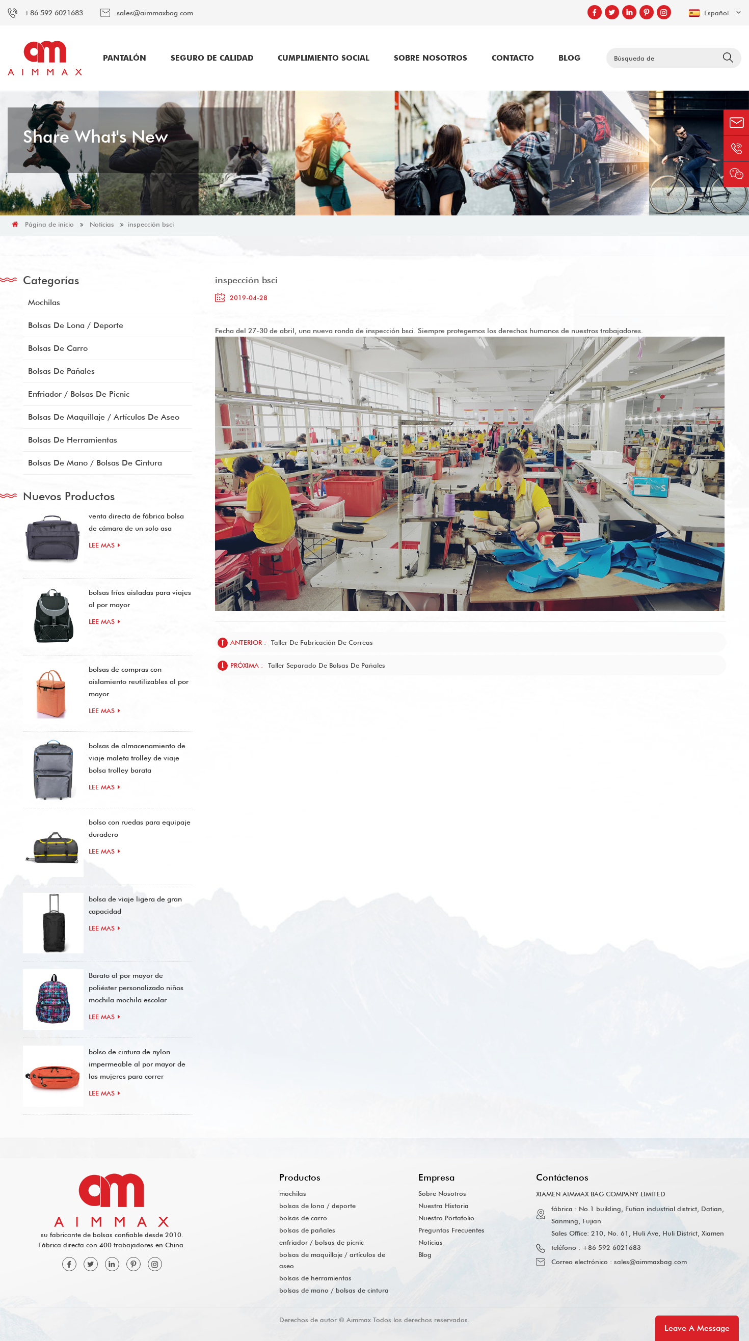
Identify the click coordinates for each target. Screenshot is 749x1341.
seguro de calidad (212, 58)
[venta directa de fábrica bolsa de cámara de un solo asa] (53, 540)
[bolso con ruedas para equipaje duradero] (53, 846)
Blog (569, 58)
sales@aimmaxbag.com (155, 13)
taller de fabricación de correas (322, 642)
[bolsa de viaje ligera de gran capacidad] (53, 923)
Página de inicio (49, 224)
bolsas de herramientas (72, 440)
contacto (513, 58)
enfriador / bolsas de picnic (78, 394)
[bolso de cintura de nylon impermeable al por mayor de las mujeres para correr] (53, 1076)
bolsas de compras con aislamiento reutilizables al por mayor (139, 681)
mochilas (44, 302)
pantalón (124, 58)
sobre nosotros (430, 58)
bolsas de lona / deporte (75, 325)
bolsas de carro (58, 348)
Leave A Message (697, 1328)
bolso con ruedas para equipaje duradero (140, 828)
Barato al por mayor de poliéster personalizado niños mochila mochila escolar (136, 987)
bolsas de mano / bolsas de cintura (95, 463)
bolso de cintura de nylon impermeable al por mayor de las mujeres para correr (137, 1064)
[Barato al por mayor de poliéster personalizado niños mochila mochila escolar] (53, 999)
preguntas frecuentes (451, 1230)
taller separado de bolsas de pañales (326, 665)
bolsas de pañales (61, 371)
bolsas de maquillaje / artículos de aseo (103, 417)
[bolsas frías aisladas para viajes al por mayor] (53, 616)
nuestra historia (443, 1205)
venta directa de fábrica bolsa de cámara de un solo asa (136, 522)
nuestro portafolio (446, 1218)
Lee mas (102, 545)
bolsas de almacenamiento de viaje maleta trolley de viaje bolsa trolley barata (137, 758)
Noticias (102, 224)
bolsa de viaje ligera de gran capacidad (135, 905)
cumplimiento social (323, 58)
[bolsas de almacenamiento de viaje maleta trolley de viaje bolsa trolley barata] (53, 770)
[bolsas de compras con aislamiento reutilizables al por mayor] (53, 693)
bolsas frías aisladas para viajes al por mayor (140, 598)
